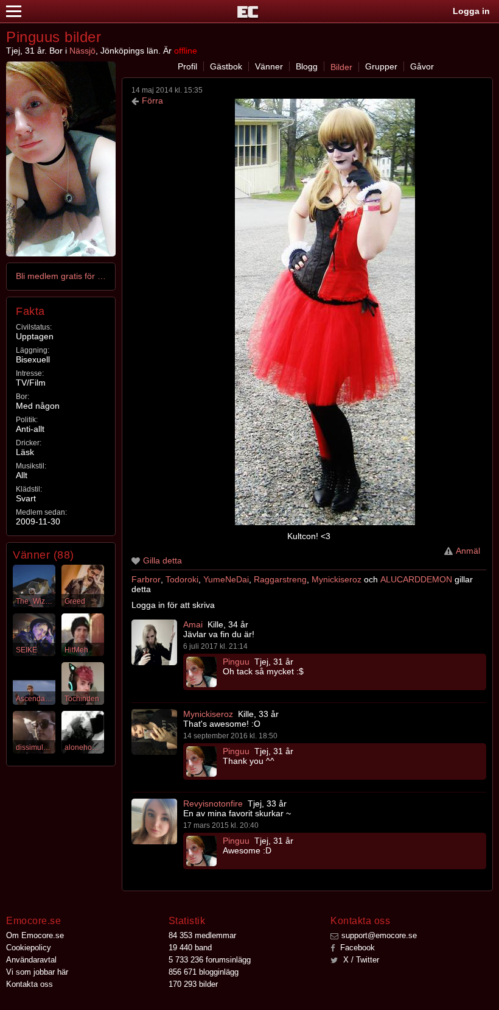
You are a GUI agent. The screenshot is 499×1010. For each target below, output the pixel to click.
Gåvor (422, 66)
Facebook (356, 947)
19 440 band (190, 947)
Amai (193, 624)
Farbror (146, 579)
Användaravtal (31, 959)
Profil (187, 66)
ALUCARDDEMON (416, 579)
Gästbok (226, 66)
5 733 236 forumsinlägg (210, 959)
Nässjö (82, 50)
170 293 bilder (193, 984)
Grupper (381, 66)
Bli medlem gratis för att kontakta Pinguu (61, 276)
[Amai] (154, 642)
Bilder (341, 67)
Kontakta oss (29, 984)
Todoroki (182, 579)
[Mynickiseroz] (154, 732)
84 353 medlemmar (202, 935)
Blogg (307, 66)
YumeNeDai (226, 579)
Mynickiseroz (336, 579)
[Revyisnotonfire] (154, 821)
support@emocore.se (379, 935)
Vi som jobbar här (37, 971)
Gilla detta (162, 560)
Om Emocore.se (35, 935)
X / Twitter (360, 959)
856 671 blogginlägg (204, 971)
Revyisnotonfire (213, 803)
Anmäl (468, 551)
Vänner (269, 66)
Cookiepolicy (28, 947)
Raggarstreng (280, 579)
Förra (152, 100)
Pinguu (236, 661)
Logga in (471, 11)
